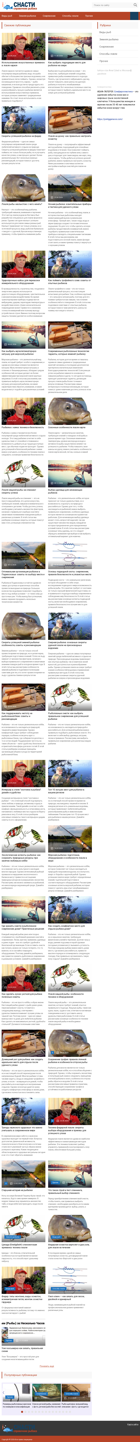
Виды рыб (7, 16)
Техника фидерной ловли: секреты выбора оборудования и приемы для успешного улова (67, 1130)
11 (56, 1412)
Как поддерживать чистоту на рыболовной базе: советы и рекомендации (17, 716)
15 (70, 1412)
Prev (3, 1392)
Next (90, 1392)
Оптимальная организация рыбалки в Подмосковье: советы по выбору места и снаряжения (23, 574)
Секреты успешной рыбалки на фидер (21, 136)
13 (63, 1412)
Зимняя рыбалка (27, 16)
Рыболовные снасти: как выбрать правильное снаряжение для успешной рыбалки (68, 716)
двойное (101, 73)
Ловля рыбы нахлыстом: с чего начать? (22, 204)
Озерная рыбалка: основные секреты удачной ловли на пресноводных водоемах (67, 645)
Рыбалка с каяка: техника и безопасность (23, 427)
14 (66, 1412)
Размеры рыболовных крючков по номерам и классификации (17, 1405)
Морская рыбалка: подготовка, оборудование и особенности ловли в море (67, 858)
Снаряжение (49, 16)
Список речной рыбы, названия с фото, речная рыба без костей (46, 1405)
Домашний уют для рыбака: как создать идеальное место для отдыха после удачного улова (22, 1062)
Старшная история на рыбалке (17, 1190)
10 (53, 1412)
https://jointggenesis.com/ (110, 119)
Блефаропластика (104, 87)
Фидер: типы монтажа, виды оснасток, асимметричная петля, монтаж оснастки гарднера (22, 1299)
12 (60, 1412)
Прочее (89, 16)
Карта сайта (132, 1424)
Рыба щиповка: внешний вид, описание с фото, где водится (75, 1405)
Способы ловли (70, 16)
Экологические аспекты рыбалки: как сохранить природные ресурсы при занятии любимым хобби (21, 858)
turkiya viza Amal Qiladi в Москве (113, 70)
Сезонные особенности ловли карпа (66, 427)
